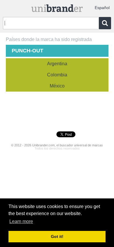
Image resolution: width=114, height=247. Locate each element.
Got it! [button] (57, 236)
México (57, 85)
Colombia (57, 74)
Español (102, 7)
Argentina (57, 63)
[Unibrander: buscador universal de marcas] (57, 7)
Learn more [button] (21, 221)
